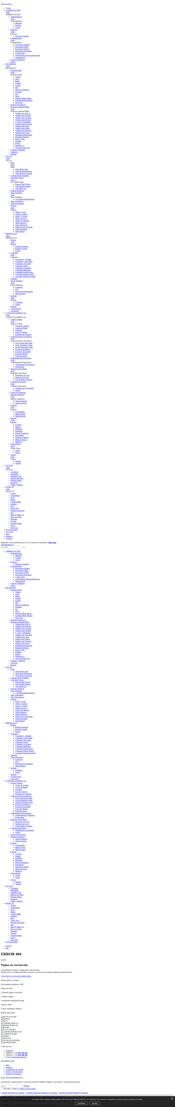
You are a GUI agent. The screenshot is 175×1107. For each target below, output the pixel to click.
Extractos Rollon (21, 354)
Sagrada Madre (16, 523)
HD (16, 88)
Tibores (18, 463)
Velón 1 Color (20, 212)
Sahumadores (20, 58)
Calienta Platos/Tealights (19, 176)
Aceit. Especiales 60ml (23, 343)
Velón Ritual (20, 231)
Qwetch (13, 521)
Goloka (18, 85)
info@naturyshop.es (19, 1057)
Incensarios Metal (21, 47)
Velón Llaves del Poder (24, 227)
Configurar (81, 1103)
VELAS (9, 156)
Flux (12, 506)
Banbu (12, 500)
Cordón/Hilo (20, 412)
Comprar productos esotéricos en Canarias (42, 1093)
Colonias (18, 330)
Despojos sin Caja (22, 377)
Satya (17, 96)
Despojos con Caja (22, 375)
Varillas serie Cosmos (23, 118)
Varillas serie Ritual (22, 128)
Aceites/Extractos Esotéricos (21, 337)
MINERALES (11, 234)
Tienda (8, 8)
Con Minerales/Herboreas (25, 199)
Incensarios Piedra (22, 49)
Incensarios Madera (22, 45)
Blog (7, 534)
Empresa (9, 536)
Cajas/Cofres (20, 53)
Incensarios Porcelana (23, 51)
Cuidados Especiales (18, 382)
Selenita (13, 296)
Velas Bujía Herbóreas (23, 171)
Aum (17, 79)
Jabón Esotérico (21, 401)
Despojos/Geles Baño (18, 369)
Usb (16, 289)
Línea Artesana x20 (22, 148)
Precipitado (19, 435)
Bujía (12, 163)
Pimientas (18, 431)
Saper (12, 526)
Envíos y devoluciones (14, 1072)
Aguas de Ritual (21, 328)
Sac (16, 94)
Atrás (8, 12)
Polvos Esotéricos (22, 433)
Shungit (13, 307)
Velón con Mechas (22, 221)
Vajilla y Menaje (16, 485)
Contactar (9, 1051)
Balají (17, 81)
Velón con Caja (21, 219)
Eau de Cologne (21, 332)
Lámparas (19, 287)
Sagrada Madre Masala (23, 100)
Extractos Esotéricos (22, 350)
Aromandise (15, 496)
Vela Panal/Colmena (22, 186)
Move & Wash (15, 517)
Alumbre (13, 279)
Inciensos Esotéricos (18, 105)
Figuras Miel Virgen (22, 184)
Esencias (13, 30)
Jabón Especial (20, 403)
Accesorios (14, 311)
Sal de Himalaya (16, 281)
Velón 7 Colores (21, 216)
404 (7, 948)
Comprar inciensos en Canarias (12, 1093)
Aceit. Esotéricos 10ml (23, 345)
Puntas (17, 251)
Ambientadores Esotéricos (25, 365)
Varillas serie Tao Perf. (23, 124)
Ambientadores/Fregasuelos (20, 358)
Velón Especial (20, 223)
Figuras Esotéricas (17, 191)
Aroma (17, 77)
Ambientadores (16, 17)
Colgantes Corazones (23, 268)
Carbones (14, 152)
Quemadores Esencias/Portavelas (27, 55)
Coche (17, 27)
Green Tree (14, 508)
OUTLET (9, 465)
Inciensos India (16, 70)
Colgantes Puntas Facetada (25, 277)
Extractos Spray (21, 356)
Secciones (9, 532)
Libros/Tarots (15, 444)
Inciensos (14, 483)
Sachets (18, 25)
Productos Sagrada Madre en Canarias (73, 1093)
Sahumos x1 (20, 146)
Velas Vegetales (16, 193)
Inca (12, 513)
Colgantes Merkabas (23, 270)
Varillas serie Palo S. (23, 113)
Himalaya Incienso (17, 511)
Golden (18, 83)
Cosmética (14, 472)
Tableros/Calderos (22, 438)
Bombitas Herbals (22, 137)
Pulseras (13, 405)
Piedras (13, 240)
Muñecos (18, 442)
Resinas (13, 154)
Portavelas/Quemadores (24, 292)
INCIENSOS (11, 64)
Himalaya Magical (22, 90)
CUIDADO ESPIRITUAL (16, 313)
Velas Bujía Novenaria (23, 173)
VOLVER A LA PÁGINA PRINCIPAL (16, 976)
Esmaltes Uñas (16, 476)
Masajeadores (20, 294)
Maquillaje (14, 474)
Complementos (16, 38)
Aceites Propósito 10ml (24, 347)
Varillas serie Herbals (23, 120)
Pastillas (18, 141)
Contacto (9, 538)
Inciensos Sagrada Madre (19, 107)
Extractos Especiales (23, 352)
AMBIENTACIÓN (13, 10)
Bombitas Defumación (23, 135)
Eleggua (13, 504)
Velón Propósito (21, 229)
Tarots (17, 453)
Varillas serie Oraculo (23, 131)
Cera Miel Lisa (20, 189)
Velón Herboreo (21, 225)
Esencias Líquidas (22, 36)
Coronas (18, 425)
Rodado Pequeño (21, 246)
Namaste (18, 92)
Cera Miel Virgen (17, 178)
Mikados (18, 23)
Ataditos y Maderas (17, 150)
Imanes (18, 427)
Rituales (13, 418)
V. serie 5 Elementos (23, 122)
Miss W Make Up (17, 515)
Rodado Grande (21, 249)
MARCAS (10, 487)
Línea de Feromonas (18, 392)
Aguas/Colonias (16, 319)
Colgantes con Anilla (23, 264)
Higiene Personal (16, 478)
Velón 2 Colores (21, 214)
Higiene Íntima (16, 480)
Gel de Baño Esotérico (23, 380)
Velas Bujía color (21, 169)
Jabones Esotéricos (17, 395)
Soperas (18, 461)
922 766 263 (23, 1053)
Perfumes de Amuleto (23, 334)
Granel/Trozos (15, 309)
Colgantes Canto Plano (23, 261)
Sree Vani (18, 103)
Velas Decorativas (17, 204)
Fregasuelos (19, 367)
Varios (12, 62)
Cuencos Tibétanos (17, 60)
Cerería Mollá (15, 502)
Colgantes (14, 253)
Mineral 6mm (20, 414)
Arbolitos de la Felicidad (24, 388)
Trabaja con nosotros (13, 1074)
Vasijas (13, 455)
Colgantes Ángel (21, 266)
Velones (13, 206)
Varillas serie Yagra (22, 133)
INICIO (9, 946)
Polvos (17, 143)
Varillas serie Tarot (22, 126)
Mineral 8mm (20, 416)
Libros (17, 450)
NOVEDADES (12, 530)
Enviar (26, 1086)
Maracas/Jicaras (21, 440)
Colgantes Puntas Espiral (24, 274)
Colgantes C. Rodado (23, 259)
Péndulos (18, 429)
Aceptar (94, 1103)
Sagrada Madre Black (23, 98)
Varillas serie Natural (23, 116)
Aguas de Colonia (22, 326)
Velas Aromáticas (16, 201)
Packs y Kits (20, 139)
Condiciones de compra (14, 1069)
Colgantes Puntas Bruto (24, 272)
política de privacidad (27, 1089)
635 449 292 (23, 1055)
